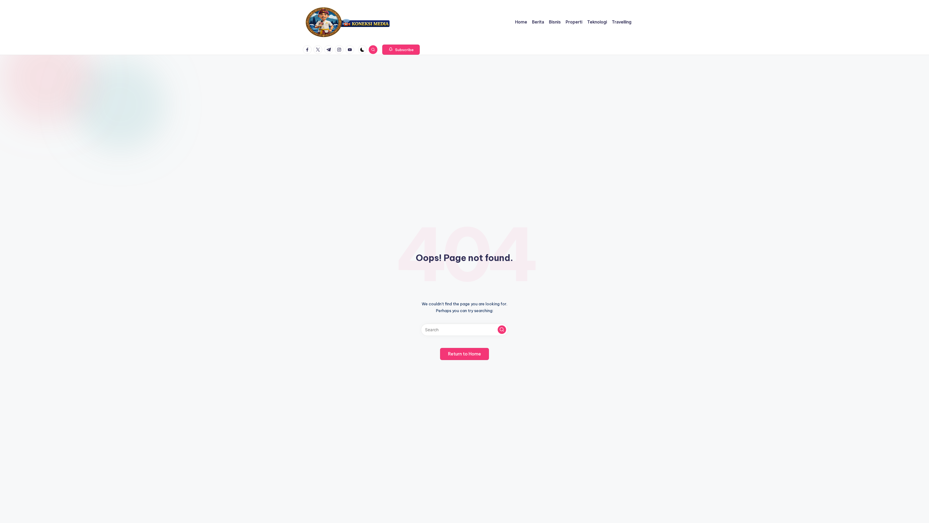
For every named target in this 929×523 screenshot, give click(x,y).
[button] (401, 50)
